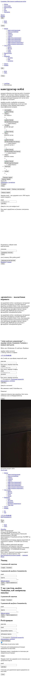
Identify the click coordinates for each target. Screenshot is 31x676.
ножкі (9, 51)
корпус (10, 47)
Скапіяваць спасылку (6, 252)
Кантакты (7, 12)
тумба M (10, 34)
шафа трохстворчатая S (14, 39)
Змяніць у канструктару (18, 189)
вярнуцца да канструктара (8, 260)
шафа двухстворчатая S (14, 38)
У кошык (3, 184)
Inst (5, 512)
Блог (5, 10)
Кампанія (7, 56)
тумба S (10, 33)
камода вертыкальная (14, 30)
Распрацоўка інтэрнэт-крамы (11, 555)
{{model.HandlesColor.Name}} (12, 141)
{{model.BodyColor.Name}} (11, 122)
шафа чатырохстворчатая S (15, 42)
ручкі (9, 50)
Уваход (3, 15)
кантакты (10, 61)
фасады (10, 48)
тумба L (10, 36)
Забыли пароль (5, 581)
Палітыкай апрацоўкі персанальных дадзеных (12, 380)
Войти (2, 582)
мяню (2, 25)
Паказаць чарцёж (7, 177)
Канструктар (8, 7)
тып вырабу (8, 110)
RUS (5, 21)
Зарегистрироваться (11, 582)
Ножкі (9, 496)
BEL (2, 18)
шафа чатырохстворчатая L (16, 44)
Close (2, 75)
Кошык (3, 16)
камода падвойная (13, 31)
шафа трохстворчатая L (14, 41)
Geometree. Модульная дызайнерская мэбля (13, 1)
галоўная (6, 83)
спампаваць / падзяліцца (8, 182)
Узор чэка (10, 505)
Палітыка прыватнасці (14, 503)
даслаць (3, 203)
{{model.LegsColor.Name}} (11, 163)
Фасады (10, 493)
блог (9, 59)
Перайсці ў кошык (6, 262)
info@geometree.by (6, 517)
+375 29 (6, 355)
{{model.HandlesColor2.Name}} (12, 151)
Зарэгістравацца (5, 640)
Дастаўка (10, 500)
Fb (5, 511)
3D (5, 9)
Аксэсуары (7, 6)
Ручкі (9, 494)
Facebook (9, 567)
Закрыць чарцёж (6, 179)
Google (3, 567)
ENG (5, 22)
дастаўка (10, 57)
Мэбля (6, 4)
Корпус (10, 491)
